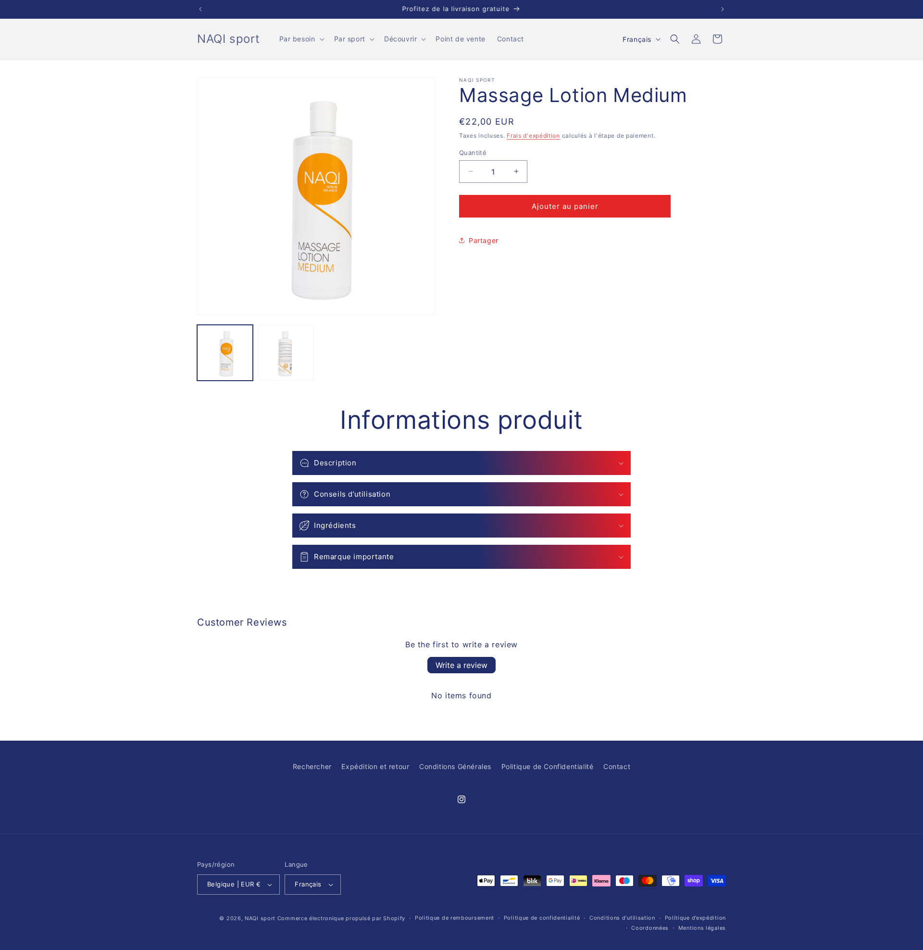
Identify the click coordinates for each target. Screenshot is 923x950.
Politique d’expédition (695, 917)
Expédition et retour (375, 766)
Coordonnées (650, 927)
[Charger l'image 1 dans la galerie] (225, 353)
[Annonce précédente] (200, 9)
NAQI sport (260, 918)
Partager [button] (484, 240)
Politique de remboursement (454, 917)
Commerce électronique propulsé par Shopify (341, 918)
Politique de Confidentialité (547, 766)
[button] (301, 39)
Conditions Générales (455, 766)
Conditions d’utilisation (622, 917)
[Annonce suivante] (722, 9)
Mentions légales (702, 927)
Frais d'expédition (533, 135)
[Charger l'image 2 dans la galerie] (285, 353)
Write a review (461, 665)
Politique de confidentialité (542, 917)
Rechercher (312, 766)
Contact (616, 766)
